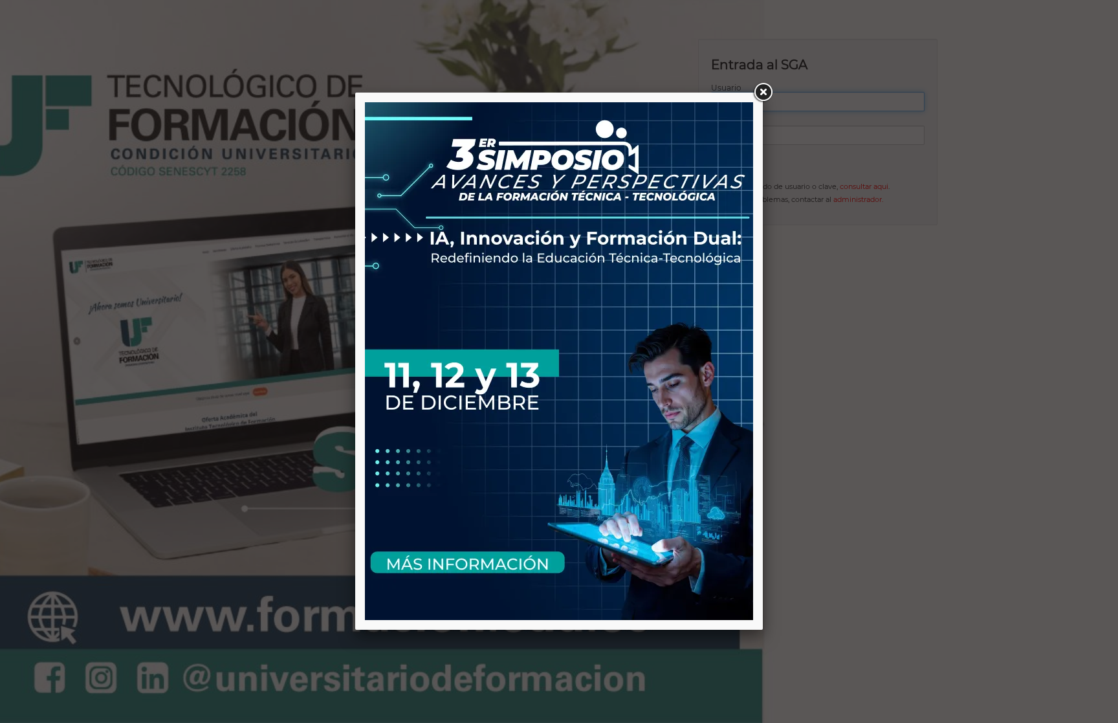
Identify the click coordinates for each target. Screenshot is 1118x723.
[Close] (762, 92)
